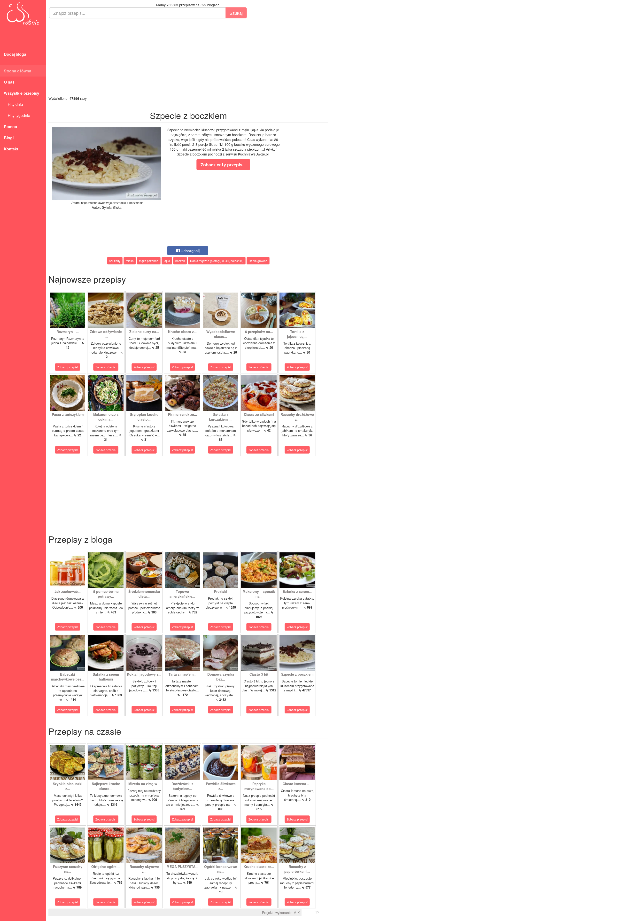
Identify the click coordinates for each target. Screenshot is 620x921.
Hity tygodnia (17, 115)
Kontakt (11, 149)
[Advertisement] (188, 57)
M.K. (297, 912)
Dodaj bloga (15, 54)
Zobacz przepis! (67, 367)
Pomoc (10, 126)
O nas (9, 82)
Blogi (9, 137)
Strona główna (17, 71)
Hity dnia (13, 104)
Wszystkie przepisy (21, 93)
